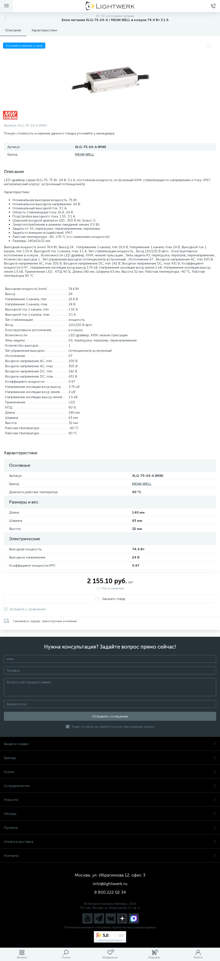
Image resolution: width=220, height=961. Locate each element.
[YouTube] (87, 918)
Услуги (9, 772)
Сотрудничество (17, 786)
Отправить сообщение (110, 716)
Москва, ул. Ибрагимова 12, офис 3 (110, 875)
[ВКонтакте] (110, 918)
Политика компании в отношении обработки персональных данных (110, 927)
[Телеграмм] (99, 918)
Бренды (10, 758)
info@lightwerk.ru (110, 883)
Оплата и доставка (18, 842)
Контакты (11, 856)
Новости (11, 800)
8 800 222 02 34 (110, 892)
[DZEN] (122, 918)
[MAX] (134, 918)
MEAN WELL (84, 154)
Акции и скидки (16, 744)
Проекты (11, 828)
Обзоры (10, 814)
